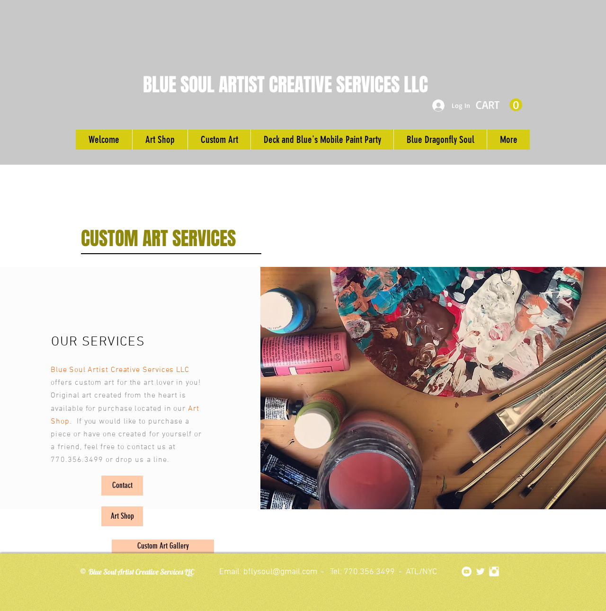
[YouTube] (467, 571)
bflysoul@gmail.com (280, 572)
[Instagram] (494, 571)
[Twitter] (480, 571)
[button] (499, 105)
